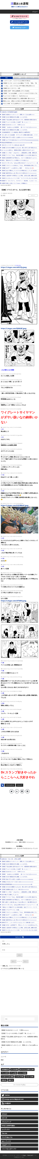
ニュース (3, 1056)
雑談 (4, 195)
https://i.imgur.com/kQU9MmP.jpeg (14, 505)
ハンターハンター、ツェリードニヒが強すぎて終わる (16, 80)
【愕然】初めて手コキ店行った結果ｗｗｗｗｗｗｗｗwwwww (17, 137)
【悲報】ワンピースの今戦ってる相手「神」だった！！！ (16, 122)
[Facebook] (22, 791)
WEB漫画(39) (5, 1069)
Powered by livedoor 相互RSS (6, 185)
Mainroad (30, 1155)
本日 (6, 78)
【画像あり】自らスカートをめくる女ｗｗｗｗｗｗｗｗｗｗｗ (17, 881)
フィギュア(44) (19, 1076)
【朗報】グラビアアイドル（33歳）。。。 (12, 910)
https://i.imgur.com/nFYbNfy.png (13, 601)
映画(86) (4, 1080)
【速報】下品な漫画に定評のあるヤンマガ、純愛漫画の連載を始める (19, 119)
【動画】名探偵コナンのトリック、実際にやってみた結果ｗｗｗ (18, 114)
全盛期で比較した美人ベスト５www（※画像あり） (15, 183)
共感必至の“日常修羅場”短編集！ (10, 112)
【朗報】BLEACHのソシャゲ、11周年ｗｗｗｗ (13, 124)
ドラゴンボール (10, 785)
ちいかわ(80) (14, 1069)
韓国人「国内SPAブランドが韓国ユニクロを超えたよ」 (16, 160)
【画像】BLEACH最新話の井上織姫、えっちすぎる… (15, 117)
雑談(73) (11, 1080)
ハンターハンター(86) (7, 1076)
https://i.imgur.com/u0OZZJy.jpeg (14, 267)
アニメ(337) (5, 1073)
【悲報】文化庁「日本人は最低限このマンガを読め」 (16, 91)
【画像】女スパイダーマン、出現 (11, 88)
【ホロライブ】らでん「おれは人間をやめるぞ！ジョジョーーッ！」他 (20, 163)
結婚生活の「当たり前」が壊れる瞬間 (11, 859)
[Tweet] (11, 791)
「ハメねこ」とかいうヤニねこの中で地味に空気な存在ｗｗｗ (19, 85)
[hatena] (17, 791)
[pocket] (27, 791)
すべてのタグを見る (19, 1085)
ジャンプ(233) (22, 1073)
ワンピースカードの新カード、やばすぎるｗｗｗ (15, 96)
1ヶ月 (32, 78)
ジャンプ (19, 785)
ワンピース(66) (29, 1076)
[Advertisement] (19, 51)
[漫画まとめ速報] (19, 5)
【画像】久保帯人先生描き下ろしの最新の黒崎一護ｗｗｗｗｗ (19, 98)
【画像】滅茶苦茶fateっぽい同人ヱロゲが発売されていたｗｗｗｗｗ (19, 173)
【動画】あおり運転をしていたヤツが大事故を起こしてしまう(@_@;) (19, 170)
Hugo (24, 1155)
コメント (33, 195)
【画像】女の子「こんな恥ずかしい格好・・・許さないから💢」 (18, 168)
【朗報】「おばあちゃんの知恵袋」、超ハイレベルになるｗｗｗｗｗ (19, 127)
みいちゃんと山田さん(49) (27, 1069)
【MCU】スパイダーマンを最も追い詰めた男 (13, 145)
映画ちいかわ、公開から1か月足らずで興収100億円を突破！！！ (19, 101)
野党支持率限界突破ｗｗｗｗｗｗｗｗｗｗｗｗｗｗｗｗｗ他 (17, 142)
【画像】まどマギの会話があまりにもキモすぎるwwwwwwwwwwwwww (20, 140)
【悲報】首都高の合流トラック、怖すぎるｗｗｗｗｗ (15, 889)
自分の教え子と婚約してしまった (10, 894)
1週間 (19, 78)
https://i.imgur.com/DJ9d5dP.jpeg (13, 328)
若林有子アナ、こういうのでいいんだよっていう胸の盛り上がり (18, 922)
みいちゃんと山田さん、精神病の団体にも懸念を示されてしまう (18, 150)
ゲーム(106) (13, 1073)
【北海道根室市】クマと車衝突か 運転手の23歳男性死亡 (16, 132)
